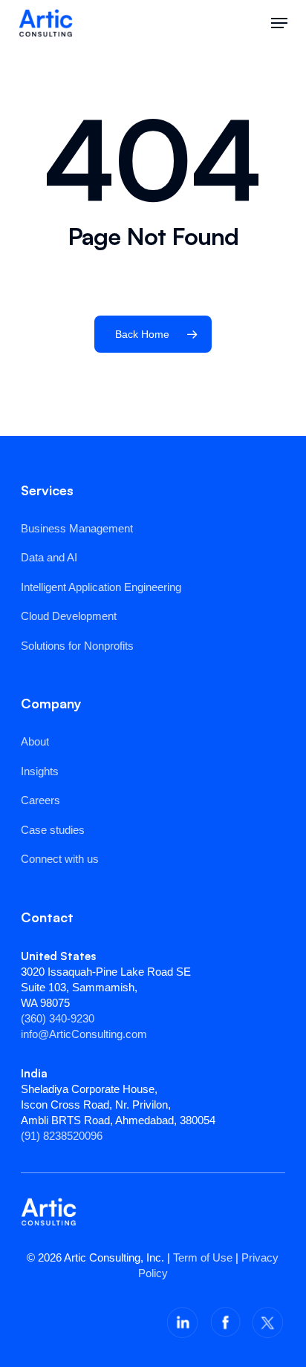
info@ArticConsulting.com (84, 1034)
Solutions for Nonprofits (77, 645)
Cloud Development (69, 616)
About (35, 741)
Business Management (77, 528)
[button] (279, 23)
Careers (40, 800)
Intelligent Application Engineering (101, 587)
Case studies (53, 829)
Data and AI (49, 557)
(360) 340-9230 (57, 1018)
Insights (40, 771)
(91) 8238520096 (61, 1135)
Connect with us (60, 858)
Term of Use (202, 1257)
